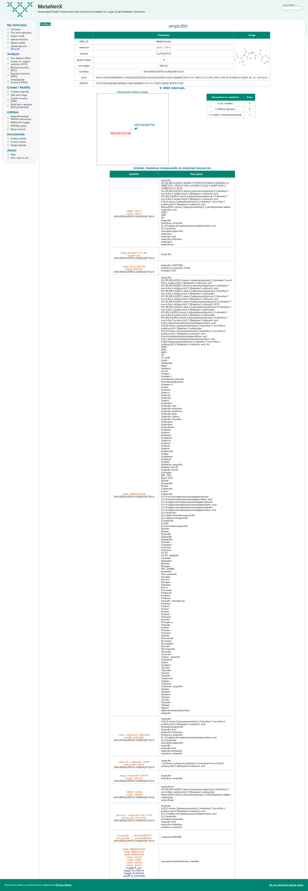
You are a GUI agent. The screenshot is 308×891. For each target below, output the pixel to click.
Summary (16, 29)
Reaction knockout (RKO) (20, 75)
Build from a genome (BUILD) (21, 105)
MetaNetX (50, 6)
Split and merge (19, 95)
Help (13, 154)
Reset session (18, 129)
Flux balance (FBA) (21, 58)
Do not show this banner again (286, 885)
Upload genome (19, 47)
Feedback (45, 24)
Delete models (18, 43)
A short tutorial (18, 142)
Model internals (18, 145)
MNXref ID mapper (20, 122)
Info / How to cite (19, 158)
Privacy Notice (63, 885)
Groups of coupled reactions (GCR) (20, 63)
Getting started (18, 138)
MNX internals (174, 88)
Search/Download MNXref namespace (21, 117)
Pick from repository (21, 32)
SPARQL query (18, 126)
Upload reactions (19, 39)
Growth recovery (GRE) (19, 99)
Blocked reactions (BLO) (20, 69)
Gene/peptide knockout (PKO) (19, 81)
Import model (17, 36)
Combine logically (20, 91)
